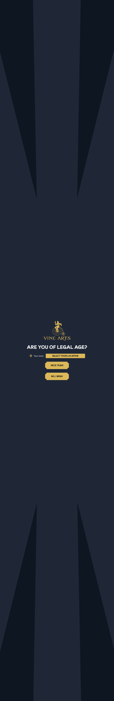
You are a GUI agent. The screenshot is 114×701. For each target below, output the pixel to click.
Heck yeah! (57, 365)
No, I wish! (57, 376)
